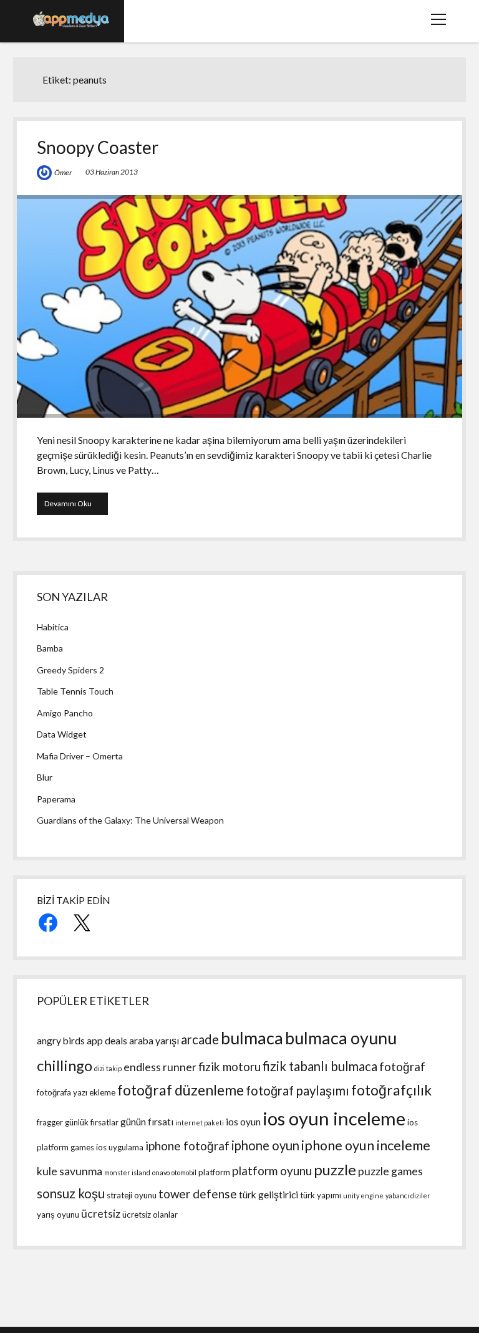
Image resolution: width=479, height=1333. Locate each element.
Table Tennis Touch (75, 691)
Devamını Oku (76, 506)
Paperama (56, 799)
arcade (200, 1039)
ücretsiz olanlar (150, 1215)
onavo (161, 1172)
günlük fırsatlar (92, 1122)
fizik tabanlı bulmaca (320, 1066)
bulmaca (252, 1037)
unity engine (363, 1195)
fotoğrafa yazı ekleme (76, 1092)
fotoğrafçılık (391, 1090)
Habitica (53, 627)
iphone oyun (265, 1145)
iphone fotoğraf (187, 1145)
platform (214, 1172)
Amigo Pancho (65, 713)
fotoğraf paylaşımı (297, 1090)
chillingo (64, 1065)
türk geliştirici (268, 1194)
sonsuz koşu (71, 1193)
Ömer (63, 172)
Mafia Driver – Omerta (80, 756)
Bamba (50, 648)
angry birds (61, 1040)
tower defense (197, 1193)
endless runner (159, 1067)
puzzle (335, 1169)
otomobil (184, 1172)
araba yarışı (154, 1040)
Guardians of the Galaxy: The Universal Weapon (130, 820)
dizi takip (108, 1068)
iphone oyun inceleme (365, 1145)
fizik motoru (229, 1066)
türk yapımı (320, 1195)
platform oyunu (272, 1170)
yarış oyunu (58, 1215)
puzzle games (390, 1171)
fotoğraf (402, 1066)
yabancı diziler (407, 1195)
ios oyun (243, 1121)
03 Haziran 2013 (111, 171)
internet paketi (199, 1123)
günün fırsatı (146, 1121)
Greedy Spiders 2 (70, 670)
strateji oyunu (132, 1195)
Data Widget (62, 734)
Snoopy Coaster (97, 147)
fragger (50, 1122)
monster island (127, 1172)
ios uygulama (119, 1147)
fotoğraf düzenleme (180, 1090)
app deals (107, 1040)
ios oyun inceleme (334, 1118)
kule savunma (69, 1171)
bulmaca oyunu (341, 1037)
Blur (44, 777)
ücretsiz (100, 1213)
